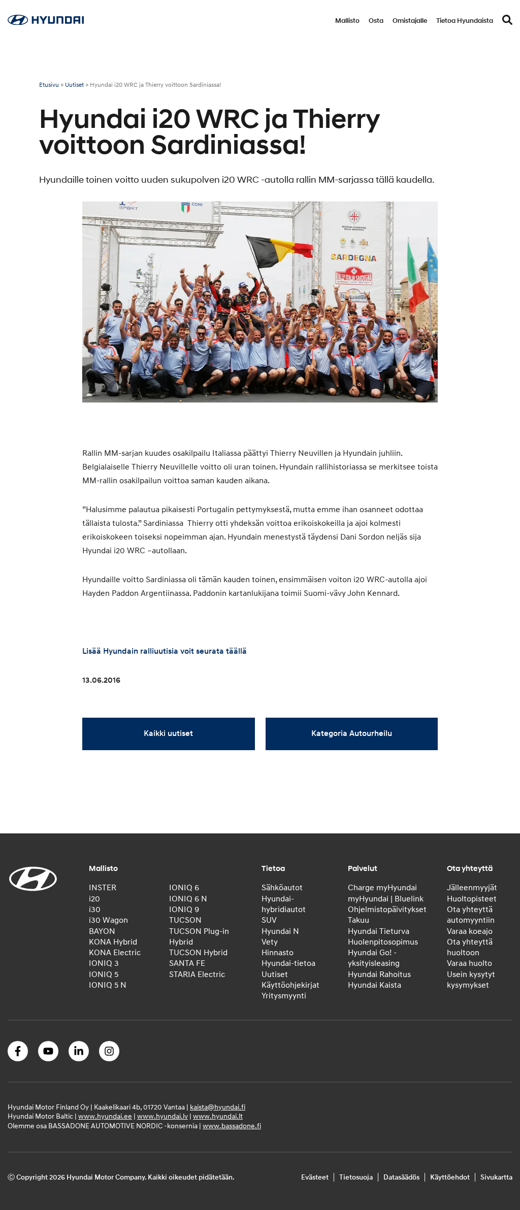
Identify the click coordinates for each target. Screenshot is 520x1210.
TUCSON (185, 920)
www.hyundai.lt (218, 1116)
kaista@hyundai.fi (217, 1107)
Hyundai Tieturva (378, 931)
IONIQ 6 (184, 888)
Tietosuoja (356, 1177)
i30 (95, 909)
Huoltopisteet (472, 899)
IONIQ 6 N (188, 899)
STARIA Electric (197, 974)
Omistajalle (410, 21)
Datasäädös (401, 1177)
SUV (269, 920)
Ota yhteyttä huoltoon (470, 947)
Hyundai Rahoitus (379, 974)
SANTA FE (187, 963)
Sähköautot (282, 888)
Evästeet (315, 1177)
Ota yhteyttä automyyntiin (471, 914)
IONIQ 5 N (107, 985)
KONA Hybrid (113, 942)
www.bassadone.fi (232, 1126)
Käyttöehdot (450, 1177)
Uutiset (74, 85)
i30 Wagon (108, 920)
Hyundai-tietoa (288, 963)
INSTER (102, 888)
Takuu (358, 920)
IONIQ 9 (184, 909)
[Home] (46, 22)
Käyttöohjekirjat (290, 985)
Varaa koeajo (470, 931)
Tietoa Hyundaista (464, 21)
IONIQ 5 (103, 974)
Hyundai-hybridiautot (284, 904)
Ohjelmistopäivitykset (387, 909)
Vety (270, 942)
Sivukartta (496, 1177)
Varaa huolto (469, 963)
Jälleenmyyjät (472, 888)
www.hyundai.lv (162, 1116)
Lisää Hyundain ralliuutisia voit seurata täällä (164, 651)
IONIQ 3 (104, 963)
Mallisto (347, 21)
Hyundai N (280, 931)
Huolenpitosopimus (383, 942)
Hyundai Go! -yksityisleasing (374, 958)
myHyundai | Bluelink (386, 899)
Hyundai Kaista (374, 985)
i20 (94, 899)
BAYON (102, 931)
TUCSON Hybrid (198, 953)
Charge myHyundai (382, 888)
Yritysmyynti (284, 996)
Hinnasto (278, 953)
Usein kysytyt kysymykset (471, 979)
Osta (376, 21)
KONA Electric (115, 953)
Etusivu (49, 85)
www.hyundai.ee (105, 1116)
